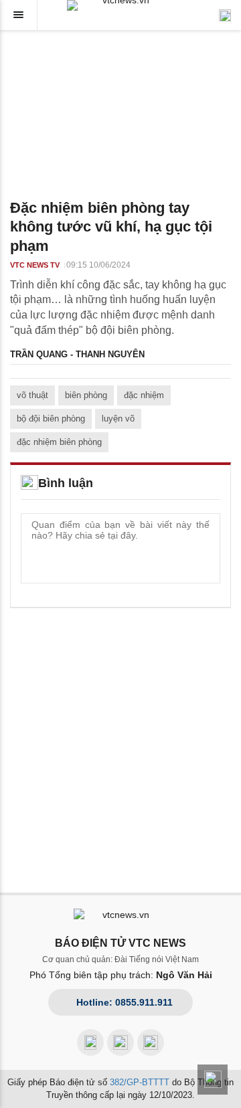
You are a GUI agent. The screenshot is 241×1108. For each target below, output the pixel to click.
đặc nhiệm (144, 395)
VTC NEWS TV (35, 265)
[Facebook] (90, 1042)
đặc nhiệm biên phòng (59, 442)
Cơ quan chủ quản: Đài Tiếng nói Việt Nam (120, 959)
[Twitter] (150, 1042)
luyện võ (118, 418)
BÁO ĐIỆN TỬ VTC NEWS (120, 943)
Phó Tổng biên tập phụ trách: (120, 975)
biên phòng (86, 395)
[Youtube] (120, 1042)
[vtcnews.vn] (120, 5)
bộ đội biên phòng (51, 418)
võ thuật (32, 395)
